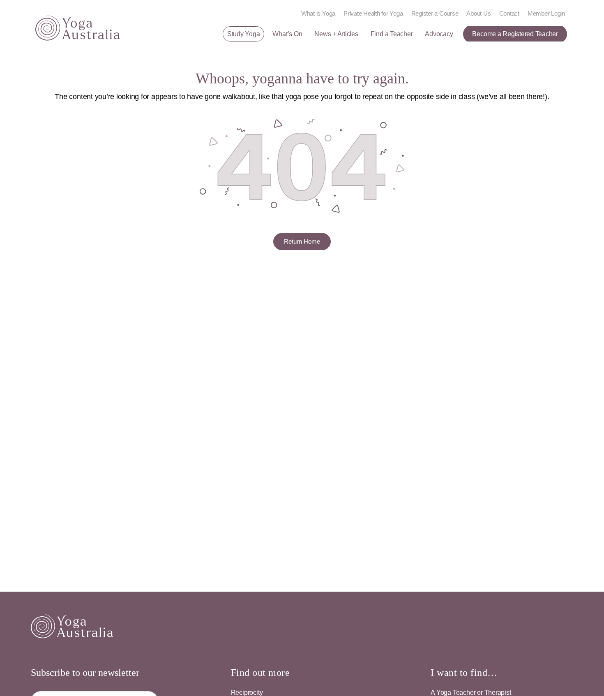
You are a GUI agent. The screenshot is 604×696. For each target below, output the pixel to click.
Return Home (302, 241)
